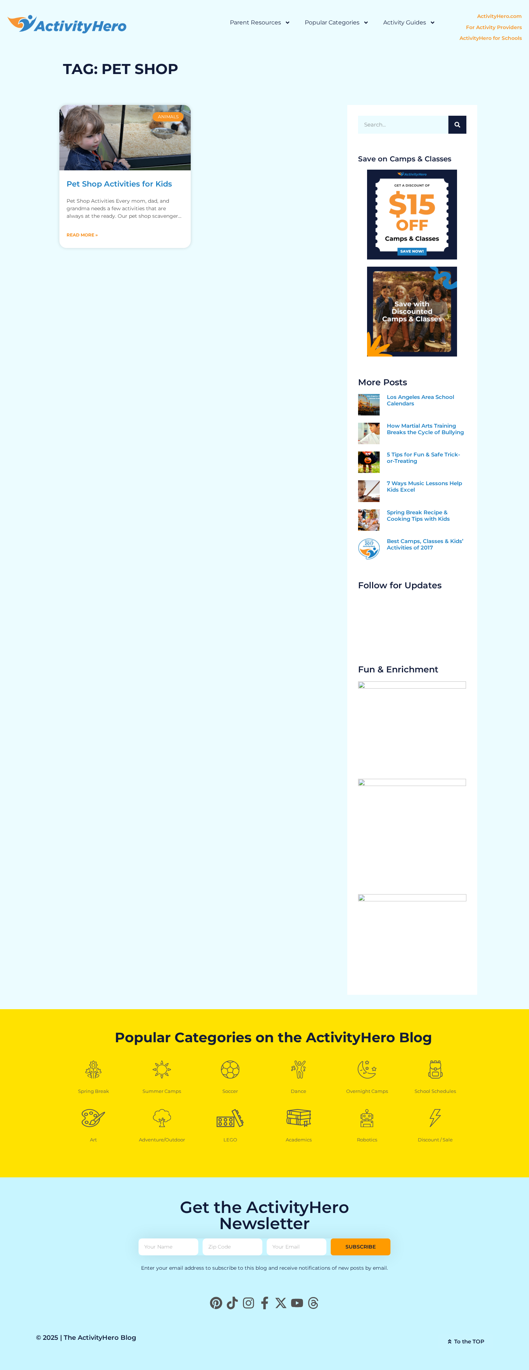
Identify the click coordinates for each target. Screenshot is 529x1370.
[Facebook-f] (264, 1303)
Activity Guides (404, 22)
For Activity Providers (494, 27)
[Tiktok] (232, 1303)
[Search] (457, 125)
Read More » (82, 235)
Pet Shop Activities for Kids (119, 183)
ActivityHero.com (499, 16)
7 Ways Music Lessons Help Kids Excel (424, 486)
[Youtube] (297, 1303)
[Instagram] (248, 1303)
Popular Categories (332, 22)
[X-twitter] (281, 1303)
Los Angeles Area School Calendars (420, 400)
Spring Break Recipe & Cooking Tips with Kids (418, 515)
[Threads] (313, 1303)
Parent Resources (255, 22)
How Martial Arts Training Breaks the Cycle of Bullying (425, 429)
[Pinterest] (216, 1303)
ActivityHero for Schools (491, 38)
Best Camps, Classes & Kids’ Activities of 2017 (425, 544)
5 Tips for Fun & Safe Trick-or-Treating (423, 457)
